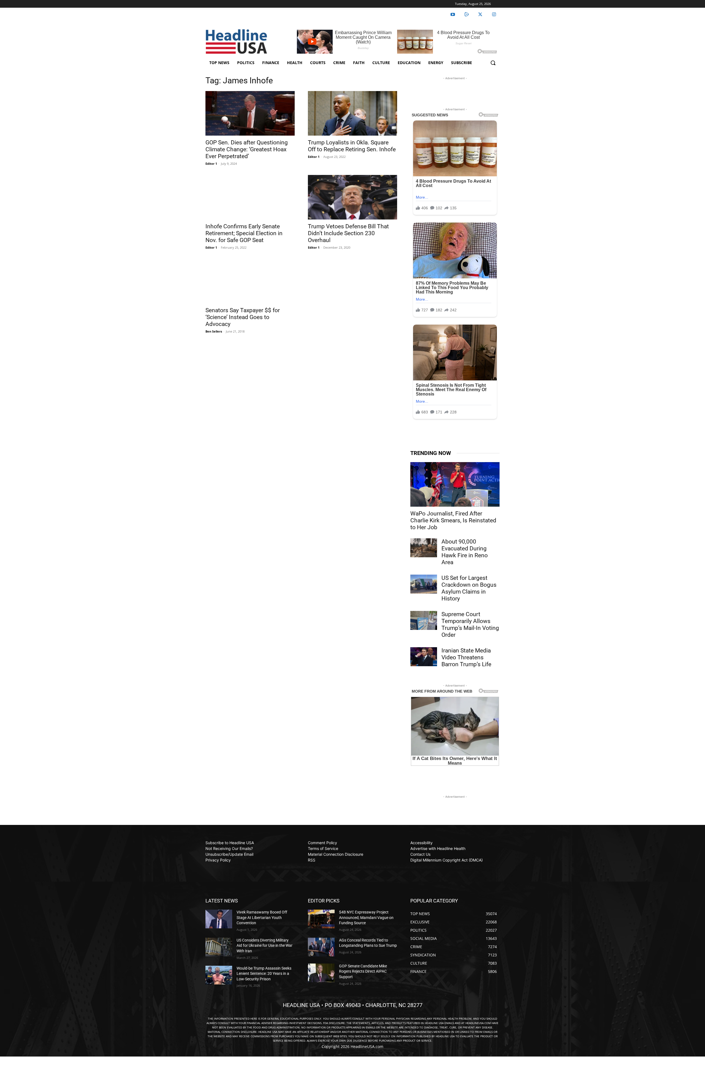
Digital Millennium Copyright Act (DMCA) (446, 860)
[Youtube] (452, 14)
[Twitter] (480, 14)
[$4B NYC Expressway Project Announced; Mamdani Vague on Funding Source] (321, 919)
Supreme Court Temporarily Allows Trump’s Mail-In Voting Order (470, 624)
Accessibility (421, 842)
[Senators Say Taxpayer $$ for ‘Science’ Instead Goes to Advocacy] (250, 281)
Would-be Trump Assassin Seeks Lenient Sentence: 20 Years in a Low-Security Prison (264, 973)
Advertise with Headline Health (437, 848)
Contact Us (420, 854)
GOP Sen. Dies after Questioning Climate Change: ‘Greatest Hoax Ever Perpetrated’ (246, 149)
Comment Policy (322, 842)
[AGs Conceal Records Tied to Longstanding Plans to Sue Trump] (321, 947)
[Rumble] (466, 14)
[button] (493, 62)
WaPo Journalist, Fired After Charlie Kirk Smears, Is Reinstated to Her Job (453, 520)
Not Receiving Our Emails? (229, 848)
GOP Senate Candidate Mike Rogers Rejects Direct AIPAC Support (363, 971)
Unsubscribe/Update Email (229, 854)
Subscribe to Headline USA (229, 842)
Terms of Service (323, 848)
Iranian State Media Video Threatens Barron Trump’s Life (466, 657)
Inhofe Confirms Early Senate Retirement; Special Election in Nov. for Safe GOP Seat (244, 233)
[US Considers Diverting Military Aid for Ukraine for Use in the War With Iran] (218, 947)
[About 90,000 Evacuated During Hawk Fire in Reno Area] (423, 547)
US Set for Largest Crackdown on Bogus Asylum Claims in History (469, 588)
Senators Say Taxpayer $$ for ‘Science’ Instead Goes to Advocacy (242, 317)
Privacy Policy (218, 860)
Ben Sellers (213, 331)
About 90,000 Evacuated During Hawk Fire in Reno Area (464, 552)
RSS (311, 860)
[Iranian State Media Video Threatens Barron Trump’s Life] (423, 656)
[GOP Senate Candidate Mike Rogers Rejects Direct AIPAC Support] (321, 973)
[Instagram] (494, 14)
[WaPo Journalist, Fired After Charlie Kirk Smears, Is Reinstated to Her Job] (455, 484)
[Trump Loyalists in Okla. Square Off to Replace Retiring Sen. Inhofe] (352, 113)
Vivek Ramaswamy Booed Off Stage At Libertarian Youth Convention (262, 917)
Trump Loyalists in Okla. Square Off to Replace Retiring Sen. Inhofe (352, 146)
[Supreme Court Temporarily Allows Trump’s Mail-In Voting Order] (423, 620)
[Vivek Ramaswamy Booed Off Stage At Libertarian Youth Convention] (218, 919)
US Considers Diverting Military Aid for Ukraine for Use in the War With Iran (264, 945)
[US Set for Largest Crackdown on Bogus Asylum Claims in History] (423, 584)
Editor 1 (211, 163)
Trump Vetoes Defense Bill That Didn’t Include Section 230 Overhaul (348, 233)
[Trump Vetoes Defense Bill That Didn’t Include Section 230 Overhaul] (352, 197)
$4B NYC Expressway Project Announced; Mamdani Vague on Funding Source (366, 917)
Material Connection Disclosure (335, 854)
